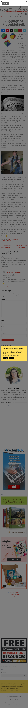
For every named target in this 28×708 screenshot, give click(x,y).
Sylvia (6, 257)
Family (7, 17)
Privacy (14, 703)
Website (3, 333)
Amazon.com (4, 690)
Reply (4, 269)
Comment (4, 299)
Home (3, 17)
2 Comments (7, 240)
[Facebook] (10, 699)
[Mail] (17, 699)
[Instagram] (12, 699)
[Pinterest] (15, 699)
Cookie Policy (8, 703)
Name (3, 320)
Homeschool (14, 239)
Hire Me (18, 705)
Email (3, 326)
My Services (20, 703)
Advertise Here (12, 705)
